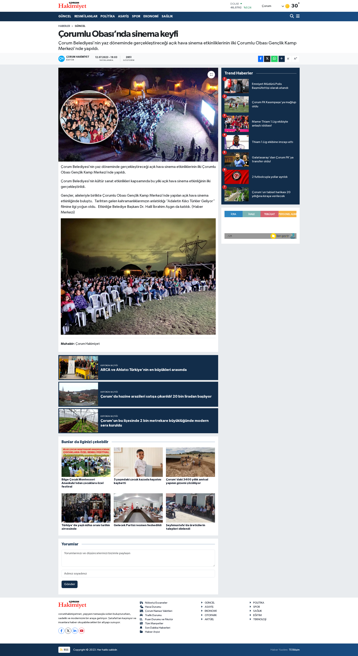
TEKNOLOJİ (259, 619)
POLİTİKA (108, 16)
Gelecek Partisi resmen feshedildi (137, 525)
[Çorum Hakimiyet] (72, 6)
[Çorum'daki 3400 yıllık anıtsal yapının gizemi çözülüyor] (190, 462)
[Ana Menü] (297, 17)
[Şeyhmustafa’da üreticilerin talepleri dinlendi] (190, 508)
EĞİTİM (257, 615)
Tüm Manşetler (154, 623)
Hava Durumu (153, 606)
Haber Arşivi (152, 631)
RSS (65, 649)
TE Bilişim (294, 649)
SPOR (136, 16)
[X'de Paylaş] (267, 59)
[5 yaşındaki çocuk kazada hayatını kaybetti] (138, 462)
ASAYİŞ (123, 16)
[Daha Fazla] (282, 59)
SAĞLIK (167, 16)
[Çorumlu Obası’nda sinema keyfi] (138, 114)
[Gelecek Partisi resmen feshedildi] (138, 508)
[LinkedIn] (75, 631)
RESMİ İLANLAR (85, 16)
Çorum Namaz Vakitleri (158, 611)
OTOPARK (211, 615)
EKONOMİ (150, 16)
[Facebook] (61, 631)
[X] (68, 631)
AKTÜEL (209, 619)
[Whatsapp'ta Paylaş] (274, 59)
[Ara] (292, 17)
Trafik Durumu (153, 615)
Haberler (64, 26)
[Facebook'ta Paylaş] (260, 59)
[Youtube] (81, 631)
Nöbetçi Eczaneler (156, 602)
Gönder (69, 584)
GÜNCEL (64, 16)
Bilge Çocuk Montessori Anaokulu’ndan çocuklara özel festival (82, 483)
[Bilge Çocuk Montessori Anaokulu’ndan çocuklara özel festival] (86, 462)
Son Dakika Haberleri (157, 627)
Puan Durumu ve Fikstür (159, 619)
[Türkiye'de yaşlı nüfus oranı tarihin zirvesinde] (86, 508)
